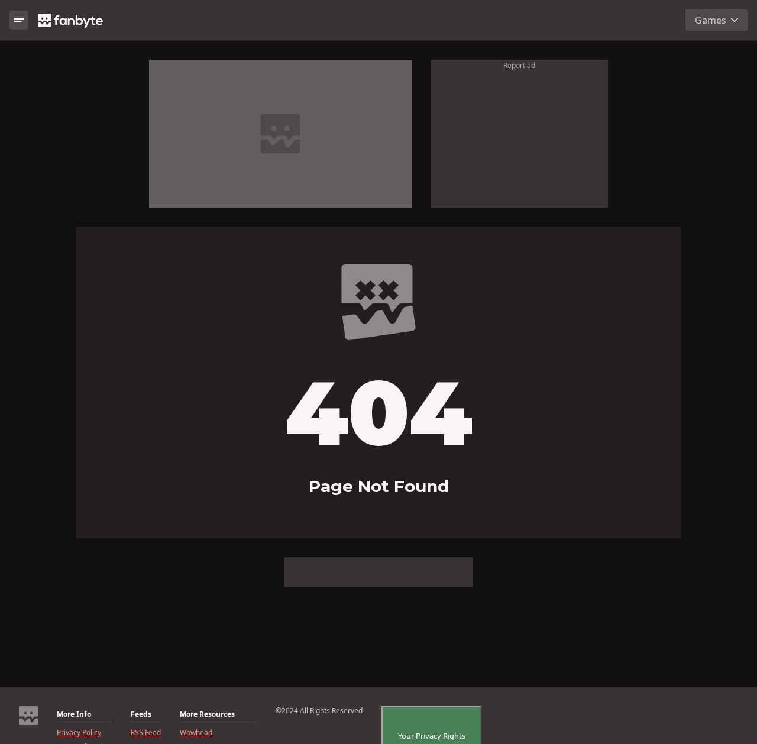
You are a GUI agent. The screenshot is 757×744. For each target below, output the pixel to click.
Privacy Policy (79, 732)
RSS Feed (146, 732)
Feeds (141, 714)
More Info (74, 714)
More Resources (207, 714)
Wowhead (196, 732)
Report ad (519, 65)
